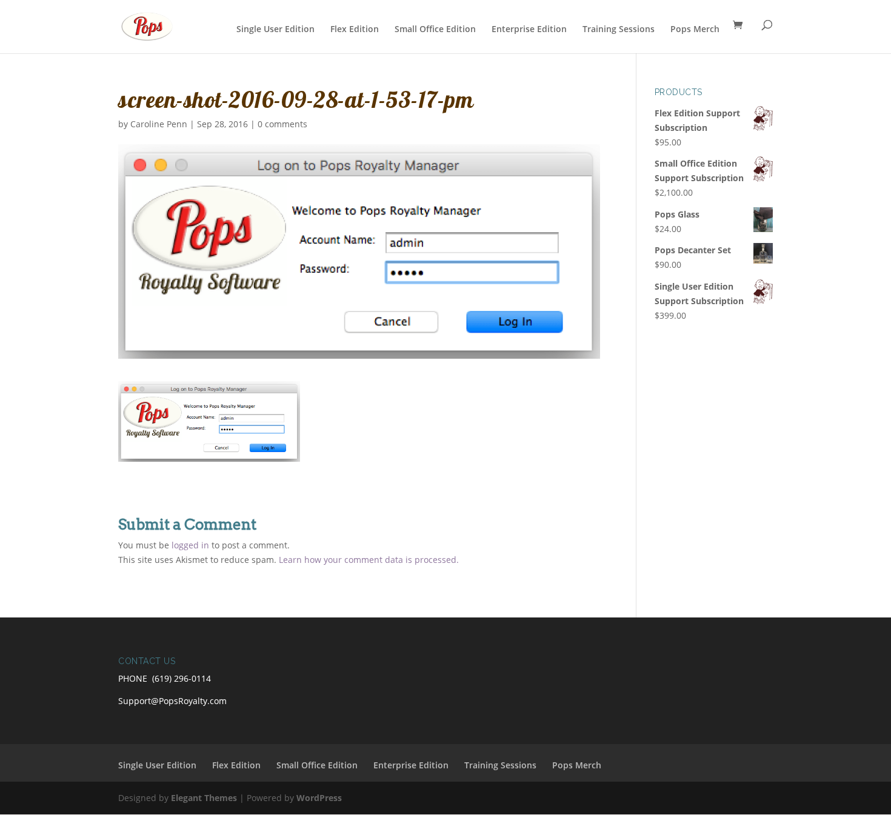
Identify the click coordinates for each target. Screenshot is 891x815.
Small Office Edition (435, 30)
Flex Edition (354, 30)
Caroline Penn (158, 124)
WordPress (319, 797)
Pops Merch (694, 30)
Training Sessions (618, 30)
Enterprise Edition (529, 30)
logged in (190, 545)
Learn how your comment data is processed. (369, 559)
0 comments (282, 124)
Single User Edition (275, 30)
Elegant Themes (204, 797)
